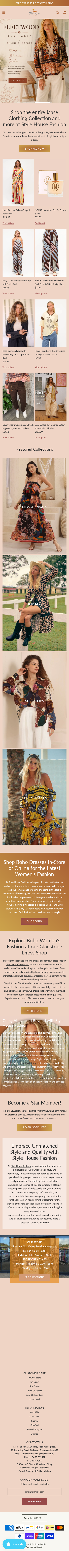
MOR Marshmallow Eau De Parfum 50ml (50, 212)
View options (8, 222)
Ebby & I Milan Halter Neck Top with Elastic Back (17, 282)
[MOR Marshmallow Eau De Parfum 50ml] (50, 182)
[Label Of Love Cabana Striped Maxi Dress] (18, 182)
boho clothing (29, 1062)
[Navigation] (3, 12)
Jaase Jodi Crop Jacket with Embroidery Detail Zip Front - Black (16, 354)
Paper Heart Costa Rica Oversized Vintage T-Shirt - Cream (50, 353)
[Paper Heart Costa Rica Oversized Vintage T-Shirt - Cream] (50, 323)
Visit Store (34, 1010)
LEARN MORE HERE (34, 1127)
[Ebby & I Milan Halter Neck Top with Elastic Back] (18, 253)
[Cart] (64, 12)
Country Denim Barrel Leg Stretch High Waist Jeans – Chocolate (18, 426)
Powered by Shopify (34, 1547)
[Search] (57, 12)
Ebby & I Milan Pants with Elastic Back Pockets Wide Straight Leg (49, 282)
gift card (39, 1077)
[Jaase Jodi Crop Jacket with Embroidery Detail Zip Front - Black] (18, 323)
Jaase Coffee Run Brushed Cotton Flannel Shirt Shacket (50, 426)
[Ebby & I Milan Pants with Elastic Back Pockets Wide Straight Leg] (50, 253)
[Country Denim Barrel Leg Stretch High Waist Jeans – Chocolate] (18, 397)
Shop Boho (34, 921)
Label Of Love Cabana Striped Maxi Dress (16, 212)
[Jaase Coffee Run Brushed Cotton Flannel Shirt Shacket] (50, 397)
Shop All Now (34, 148)
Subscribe (34, 1501)
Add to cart (40, 222)
